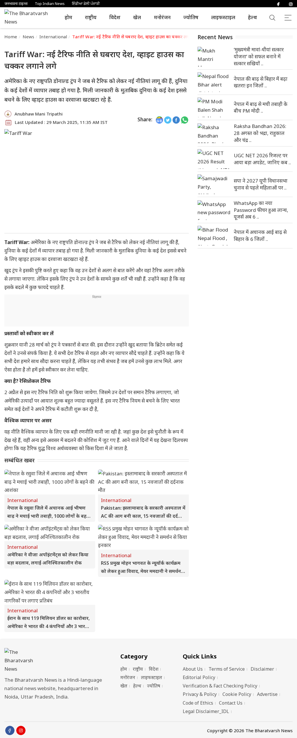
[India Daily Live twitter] (167, 120)
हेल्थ (252, 17)
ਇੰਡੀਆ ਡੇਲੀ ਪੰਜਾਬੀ (86, 4)
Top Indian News (50, 4)
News (29, 36)
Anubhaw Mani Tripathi (39, 114)
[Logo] (55, 660)
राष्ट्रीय (91, 17)
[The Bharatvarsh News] (29, 17)
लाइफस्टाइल (223, 17)
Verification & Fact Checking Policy (220, 686)
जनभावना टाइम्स (16, 4)
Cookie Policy (236, 694)
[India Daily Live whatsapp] (184, 120)
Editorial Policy (199, 677)
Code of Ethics (198, 703)
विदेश (114, 17)
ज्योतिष (190, 17)
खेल (137, 17)
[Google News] (159, 120)
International (53, 36)
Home (10, 36)
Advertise (267, 694)
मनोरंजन (162, 17)
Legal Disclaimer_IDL (206, 711)
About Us (193, 669)
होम (68, 17)
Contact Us (230, 703)
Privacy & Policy (200, 694)
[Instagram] (291, 3)
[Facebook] (278, 3)
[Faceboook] (10, 730)
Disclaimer (262, 669)
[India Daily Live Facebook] (176, 120)
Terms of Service (227, 669)
